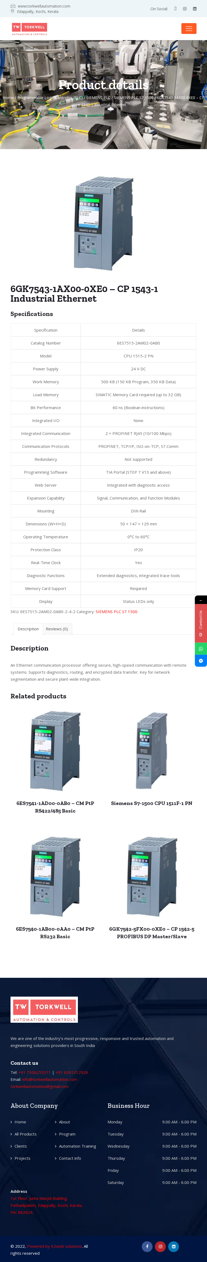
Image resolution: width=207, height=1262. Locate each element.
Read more (55, 744)
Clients (21, 1146)
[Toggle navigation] (188, 28)
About (64, 1121)
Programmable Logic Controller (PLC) (50, 97)
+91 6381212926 (72, 1072)
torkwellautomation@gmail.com (39, 1086)
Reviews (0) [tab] (57, 628)
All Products (26, 1134)
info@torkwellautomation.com (49, 1079)
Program (67, 1134)
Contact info (70, 1158)
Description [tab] (28, 628)
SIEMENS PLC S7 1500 (133, 97)
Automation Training (77, 1146)
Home (8, 97)
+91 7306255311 (34, 1072)
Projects (22, 1158)
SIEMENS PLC (98, 97)
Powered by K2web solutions (54, 1246)
